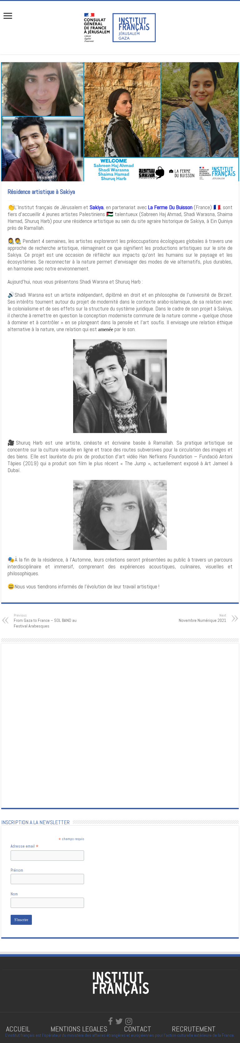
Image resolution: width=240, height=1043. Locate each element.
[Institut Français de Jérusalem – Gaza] (120, 27)
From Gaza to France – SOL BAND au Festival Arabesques (45, 621)
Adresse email (24, 846)
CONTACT (137, 1029)
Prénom (17, 870)
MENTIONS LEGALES (79, 1029)
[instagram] (129, 1021)
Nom (14, 894)
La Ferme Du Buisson (170, 207)
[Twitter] (119, 1021)
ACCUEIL (19, 1029)
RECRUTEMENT (194, 1029)
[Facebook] (110, 1021)
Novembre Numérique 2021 (202, 618)
